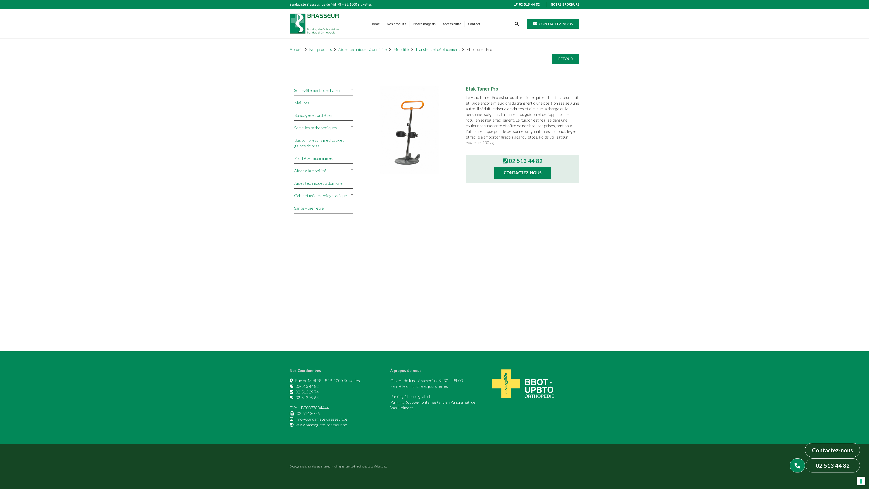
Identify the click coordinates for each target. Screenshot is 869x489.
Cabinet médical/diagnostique (320, 195)
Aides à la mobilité (310, 170)
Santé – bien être (309, 208)
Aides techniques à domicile (362, 49)
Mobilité (401, 49)
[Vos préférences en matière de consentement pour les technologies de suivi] (861, 481)
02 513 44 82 (833, 465)
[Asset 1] (314, 24)
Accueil (296, 49)
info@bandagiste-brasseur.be (321, 419)
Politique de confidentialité (372, 466)
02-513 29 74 (307, 391)
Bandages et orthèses (313, 115)
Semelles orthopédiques (315, 127)
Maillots (301, 102)
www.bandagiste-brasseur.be (321, 424)
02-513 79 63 (307, 397)
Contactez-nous (832, 450)
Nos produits (320, 49)
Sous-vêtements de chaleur (317, 90)
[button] (408, 24)
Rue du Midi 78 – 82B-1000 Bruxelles (327, 380)
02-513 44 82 (307, 386)
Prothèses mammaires (313, 158)
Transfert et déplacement (437, 49)
